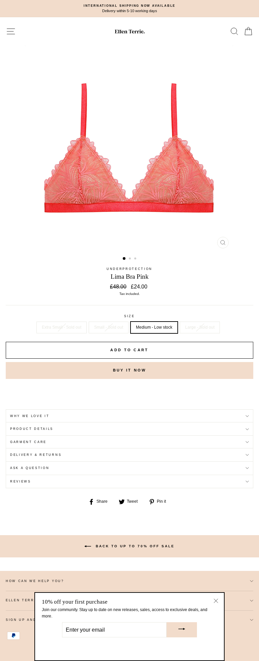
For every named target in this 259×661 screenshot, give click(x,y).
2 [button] (130, 259)
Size (129, 316)
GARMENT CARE (28, 442)
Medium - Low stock (154, 327)
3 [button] (136, 259)
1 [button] (124, 258)
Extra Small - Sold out (61, 327)
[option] (129, 8)
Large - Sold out (199, 327)
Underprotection (129, 269)
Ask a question (30, 468)
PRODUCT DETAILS (31, 429)
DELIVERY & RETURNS (35, 455)
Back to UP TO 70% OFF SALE (134, 546)
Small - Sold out (108, 327)
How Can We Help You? (35, 581)
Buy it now (129, 370)
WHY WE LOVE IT (30, 416)
